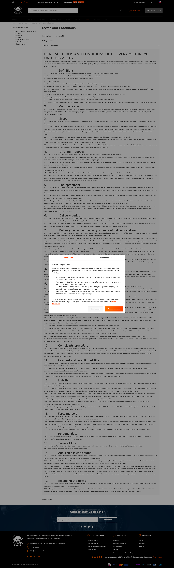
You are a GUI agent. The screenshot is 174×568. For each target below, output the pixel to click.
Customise (95, 309)
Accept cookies (114, 309)
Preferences (106, 258)
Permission (68, 258)
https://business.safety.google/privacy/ (78, 294)
